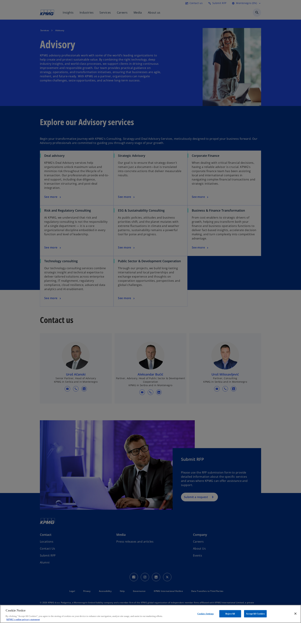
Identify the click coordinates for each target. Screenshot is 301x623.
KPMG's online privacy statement (23, 619)
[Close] (295, 613)
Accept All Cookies (255, 613)
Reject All (230, 613)
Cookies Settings (205, 613)
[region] (150, 614)
